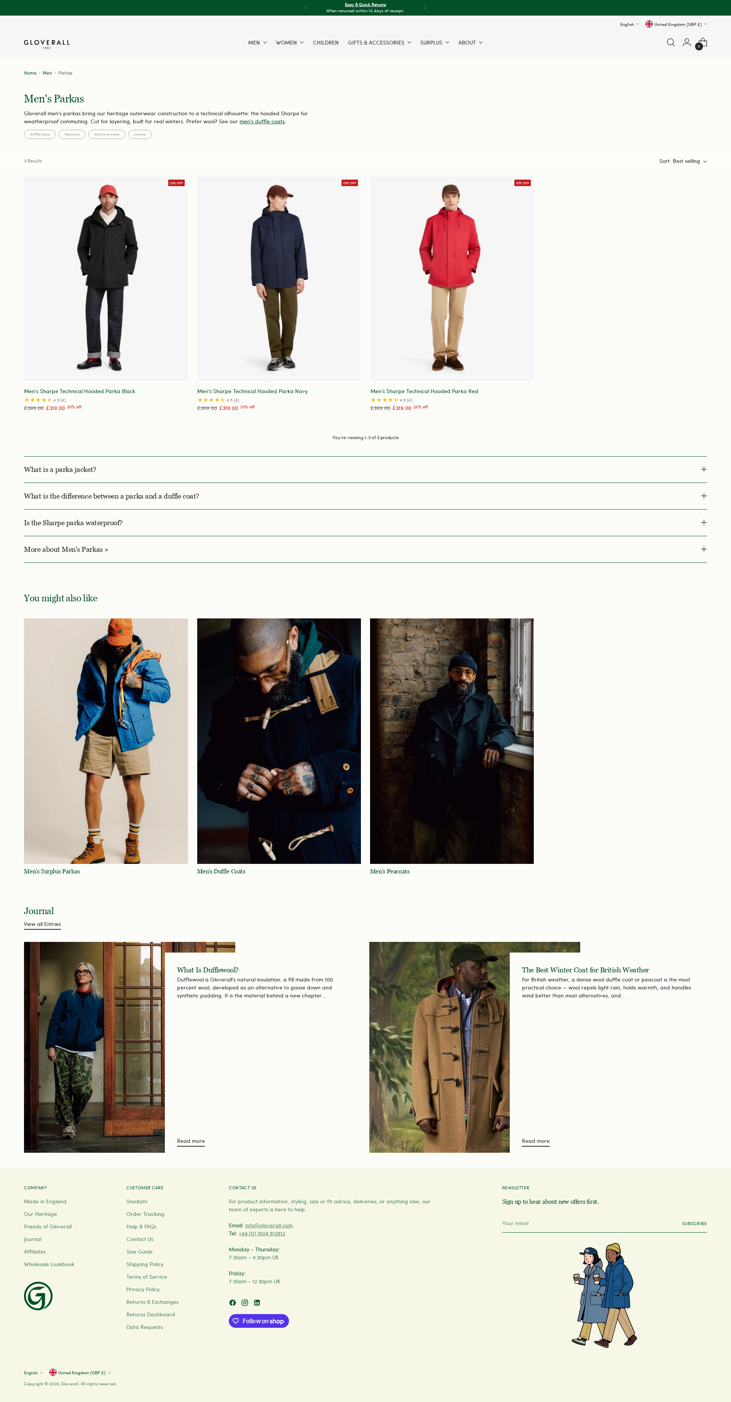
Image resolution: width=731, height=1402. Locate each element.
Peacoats (72, 134)
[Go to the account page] (686, 42)
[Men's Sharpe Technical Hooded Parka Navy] (279, 279)
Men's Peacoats (390, 871)
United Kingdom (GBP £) (678, 24)
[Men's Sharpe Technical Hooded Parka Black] (106, 279)
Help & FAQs (141, 1226)
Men (47, 72)
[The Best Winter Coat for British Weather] (474, 1047)
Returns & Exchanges (152, 1301)
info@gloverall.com (269, 1225)
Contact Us (139, 1239)
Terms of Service (146, 1276)
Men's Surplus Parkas (52, 871)
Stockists (136, 1201)
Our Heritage (40, 1213)
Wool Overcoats (106, 134)
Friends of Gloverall (48, 1226)
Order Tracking (145, 1213)
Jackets (140, 134)
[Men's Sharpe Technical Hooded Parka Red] (452, 279)
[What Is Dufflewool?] (129, 1047)
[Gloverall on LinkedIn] (257, 1303)
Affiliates (35, 1251)
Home (30, 72)
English (627, 24)
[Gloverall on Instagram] (245, 1303)
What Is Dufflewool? (208, 970)
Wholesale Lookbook (49, 1264)
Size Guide (139, 1251)
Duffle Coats (40, 134)
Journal (32, 1239)
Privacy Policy (143, 1289)
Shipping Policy (144, 1264)
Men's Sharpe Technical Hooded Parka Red (424, 391)
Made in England (45, 1201)
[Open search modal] (670, 42)
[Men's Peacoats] (452, 741)
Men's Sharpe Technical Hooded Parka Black (79, 391)
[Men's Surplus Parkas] (106, 741)
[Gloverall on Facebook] (233, 1303)
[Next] (425, 8)
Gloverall (69, 1383)
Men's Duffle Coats (221, 871)
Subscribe (694, 1223)
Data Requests (144, 1326)
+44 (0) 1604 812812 (262, 1233)
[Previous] (306, 8)
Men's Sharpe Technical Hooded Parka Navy (252, 391)
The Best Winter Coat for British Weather (585, 970)
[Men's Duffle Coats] (279, 741)
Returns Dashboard (150, 1314)
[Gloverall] (47, 44)
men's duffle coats (262, 121)
